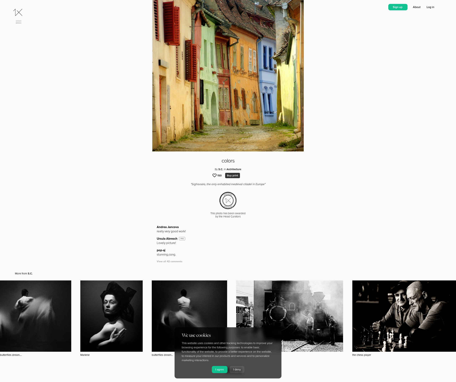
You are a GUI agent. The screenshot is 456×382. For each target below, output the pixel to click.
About (417, 7)
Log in (430, 7)
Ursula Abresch (167, 239)
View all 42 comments (169, 261)
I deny (237, 369)
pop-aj (161, 250)
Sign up (398, 7)
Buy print (232, 175)
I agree (219, 369)
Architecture (234, 169)
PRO (182, 239)
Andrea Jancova (168, 227)
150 (219, 175)
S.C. (220, 169)
